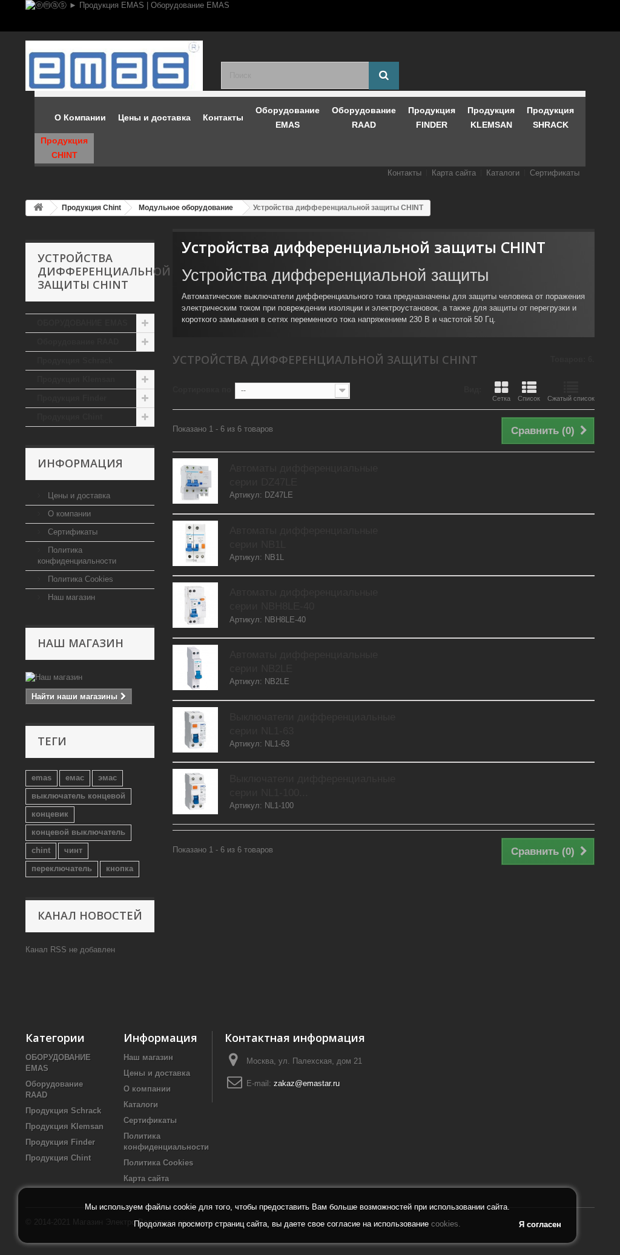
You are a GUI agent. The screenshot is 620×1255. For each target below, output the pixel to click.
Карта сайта (454, 172)
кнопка (119, 868)
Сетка (501, 398)
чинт (73, 850)
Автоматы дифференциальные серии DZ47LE (303, 475)
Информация (80, 463)
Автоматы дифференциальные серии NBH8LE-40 (303, 599)
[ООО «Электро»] (114, 66)
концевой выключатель (78, 832)
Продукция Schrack (75, 360)
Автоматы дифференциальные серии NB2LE (303, 661)
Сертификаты (554, 172)
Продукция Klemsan (76, 379)
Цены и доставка (77, 495)
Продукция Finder (72, 398)
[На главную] (38, 208)
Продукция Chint (69, 416)
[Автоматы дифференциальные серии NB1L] (195, 543)
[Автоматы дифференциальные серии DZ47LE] (195, 481)
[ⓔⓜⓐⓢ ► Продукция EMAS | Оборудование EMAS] (310, 15)
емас (74, 777)
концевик (49, 814)
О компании (68, 513)
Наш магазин (70, 597)
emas (41, 777)
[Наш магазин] (89, 677)
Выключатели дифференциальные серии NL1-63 (312, 724)
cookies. (446, 1223)
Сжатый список (571, 398)
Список (529, 398)
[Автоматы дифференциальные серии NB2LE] (195, 667)
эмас (107, 777)
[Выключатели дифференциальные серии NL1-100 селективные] (195, 791)
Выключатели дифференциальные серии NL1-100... (312, 786)
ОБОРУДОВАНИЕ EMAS (82, 323)
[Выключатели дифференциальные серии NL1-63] (195, 730)
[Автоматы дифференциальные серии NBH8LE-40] (195, 605)
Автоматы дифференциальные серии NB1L (303, 537)
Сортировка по (202, 389)
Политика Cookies (79, 579)
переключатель (61, 868)
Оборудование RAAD (78, 341)
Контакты (404, 172)
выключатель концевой (78, 795)
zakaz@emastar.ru (307, 1083)
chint (40, 850)
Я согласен (540, 1224)
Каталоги (502, 172)
